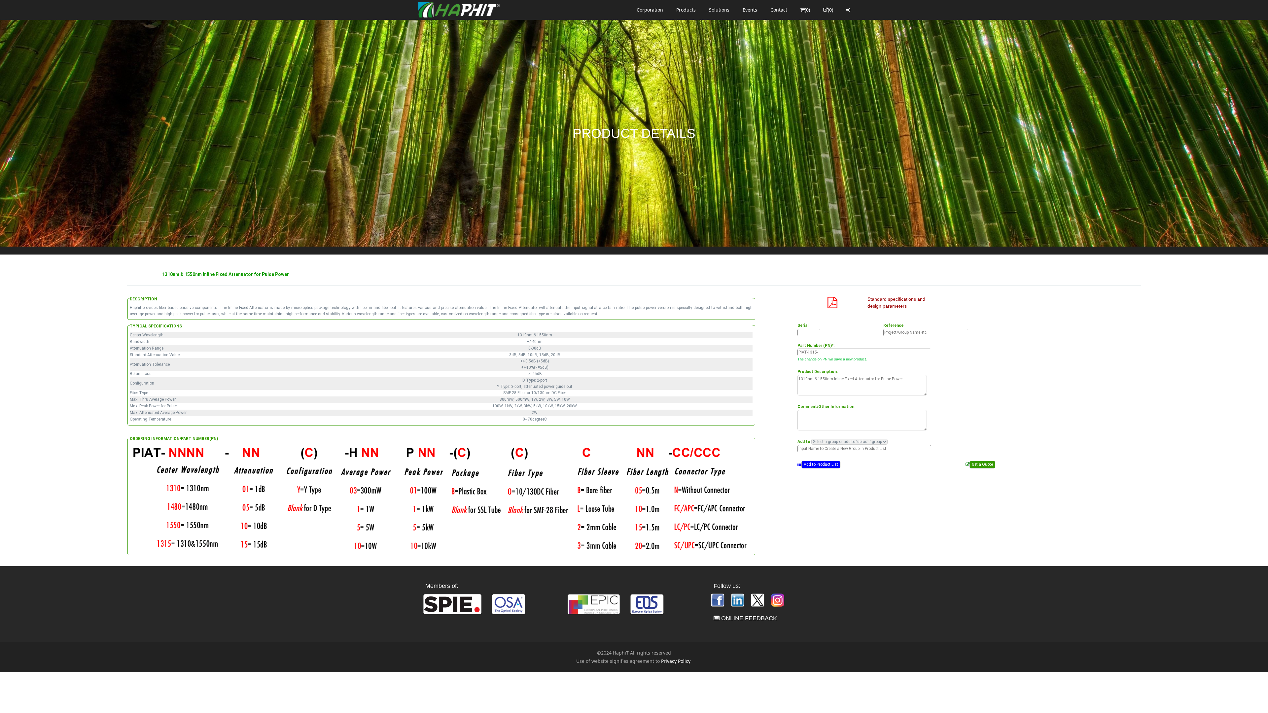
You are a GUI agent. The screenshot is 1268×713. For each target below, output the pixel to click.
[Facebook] (718, 599)
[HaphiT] (459, 10)
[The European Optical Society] (647, 603)
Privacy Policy (675, 661)
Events (750, 10)
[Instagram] (777, 599)
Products (686, 10)
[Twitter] (758, 599)
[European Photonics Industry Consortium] (594, 603)
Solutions (719, 10)
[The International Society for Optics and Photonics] (452, 603)
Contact (778, 10)
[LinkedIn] (738, 599)
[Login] (848, 10)
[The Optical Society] (508, 603)
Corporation (650, 10)
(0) (807, 10)
